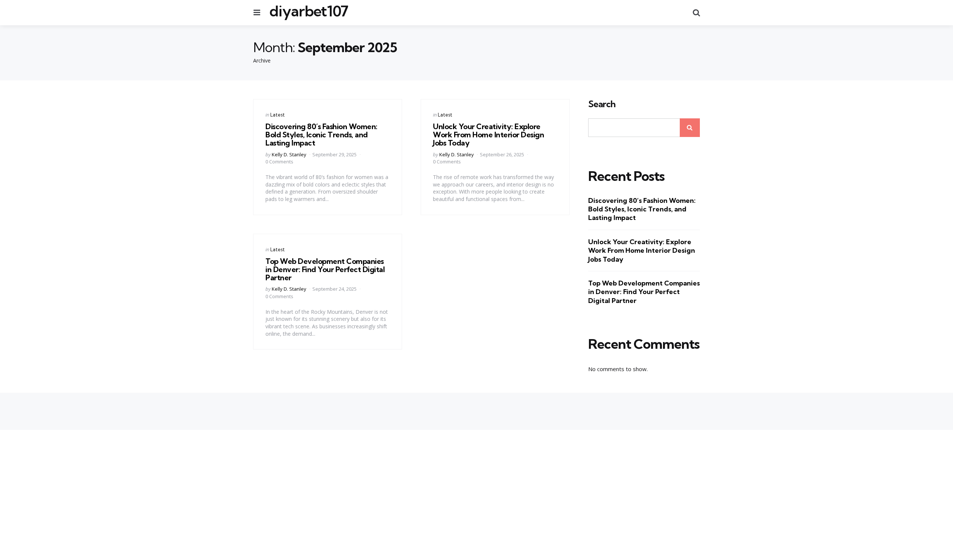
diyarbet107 (309, 11)
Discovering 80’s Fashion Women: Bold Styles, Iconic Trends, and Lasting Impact (321, 134)
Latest (277, 115)
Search (601, 104)
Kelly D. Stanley (289, 154)
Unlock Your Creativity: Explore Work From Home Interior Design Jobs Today (488, 134)
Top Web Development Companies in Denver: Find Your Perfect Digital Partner (325, 269)
